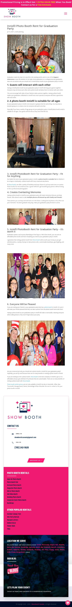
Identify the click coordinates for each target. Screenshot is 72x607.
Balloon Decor (11, 523)
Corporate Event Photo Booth (16, 500)
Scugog (51, 550)
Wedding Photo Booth (14, 497)
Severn (57, 550)
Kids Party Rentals (13, 517)
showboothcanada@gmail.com (25, 437)
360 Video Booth (12, 494)
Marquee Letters (12, 520)
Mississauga (45, 545)
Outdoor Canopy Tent (14, 514)
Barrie (9, 547)
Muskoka (23, 550)
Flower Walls (11, 526)
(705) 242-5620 (21, 447)
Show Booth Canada (38, 604)
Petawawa (38, 550)
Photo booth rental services (15, 384)
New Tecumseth (45, 547)
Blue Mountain (16, 547)
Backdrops (10, 503)
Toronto (38, 545)
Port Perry (45, 550)
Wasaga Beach (20, 552)
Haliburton (16, 550)
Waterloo (61, 545)
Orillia (9, 552)
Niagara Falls (54, 545)
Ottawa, (13, 552)
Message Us (35, 460)
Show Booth (12, 184)
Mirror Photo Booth (13, 491)
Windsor (62, 550)
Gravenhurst (61, 547)
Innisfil (38, 547)
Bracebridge (24, 547)
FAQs (8, 529)
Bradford (9, 550)
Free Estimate (44, 4)
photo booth (48, 307)
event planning (19, 32)
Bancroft (53, 547)
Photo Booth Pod (12, 482)
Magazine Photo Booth (14, 488)
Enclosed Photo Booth (14, 485)
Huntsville (32, 547)
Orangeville (30, 550)
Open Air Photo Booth (14, 479)
